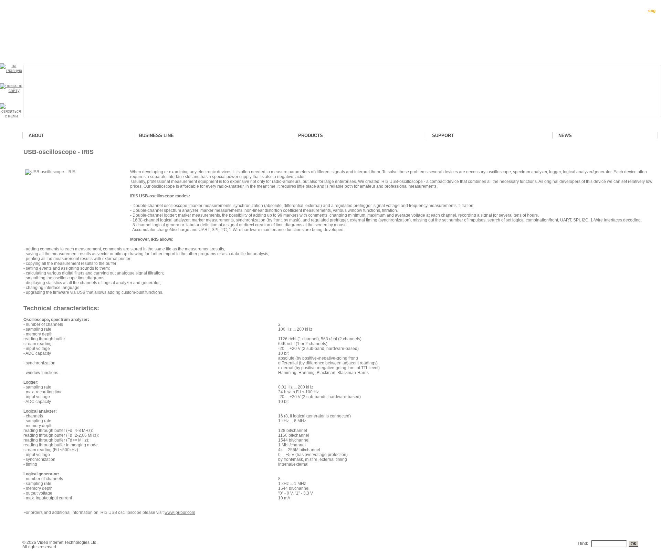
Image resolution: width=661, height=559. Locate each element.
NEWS (565, 135)
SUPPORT (443, 135)
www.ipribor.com (180, 512)
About (36, 135)
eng (651, 10)
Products (310, 135)
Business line (156, 135)
